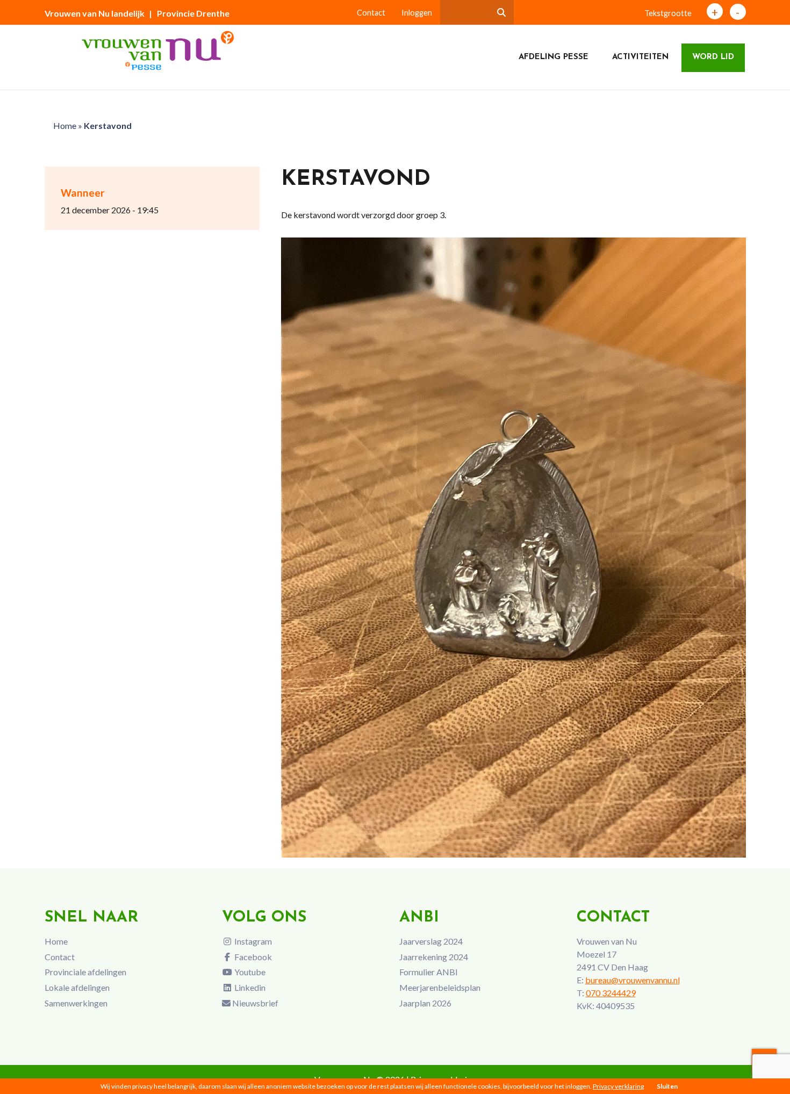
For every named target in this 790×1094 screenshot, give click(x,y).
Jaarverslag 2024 (431, 941)
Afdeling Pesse (553, 57)
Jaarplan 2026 (425, 1003)
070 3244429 (611, 993)
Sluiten (667, 1086)
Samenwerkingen (76, 1003)
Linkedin (249, 987)
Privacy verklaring (618, 1086)
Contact (371, 12)
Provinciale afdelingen (85, 972)
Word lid (713, 57)
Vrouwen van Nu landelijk (95, 13)
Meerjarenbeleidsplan (439, 987)
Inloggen (416, 12)
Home (64, 125)
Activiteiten (640, 57)
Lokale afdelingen (77, 987)
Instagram (252, 941)
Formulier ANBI (428, 972)
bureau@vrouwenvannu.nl (632, 980)
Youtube (249, 972)
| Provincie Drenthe (189, 13)
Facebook (252, 957)
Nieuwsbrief (254, 1003)
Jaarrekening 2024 (433, 957)
